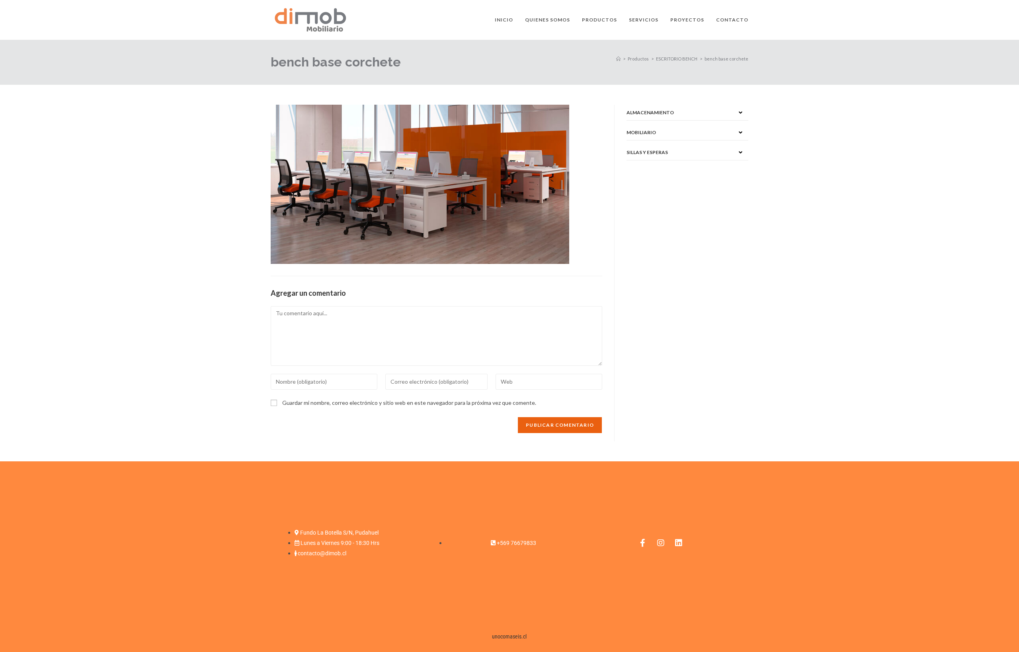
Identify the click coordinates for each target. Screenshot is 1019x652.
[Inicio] (618, 58)
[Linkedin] (679, 543)
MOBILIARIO (641, 132)
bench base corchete (726, 58)
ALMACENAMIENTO (650, 112)
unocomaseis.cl (509, 636)
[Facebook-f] (643, 543)
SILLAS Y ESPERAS (647, 152)
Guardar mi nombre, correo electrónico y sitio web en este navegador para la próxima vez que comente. (409, 402)
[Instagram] (661, 543)
